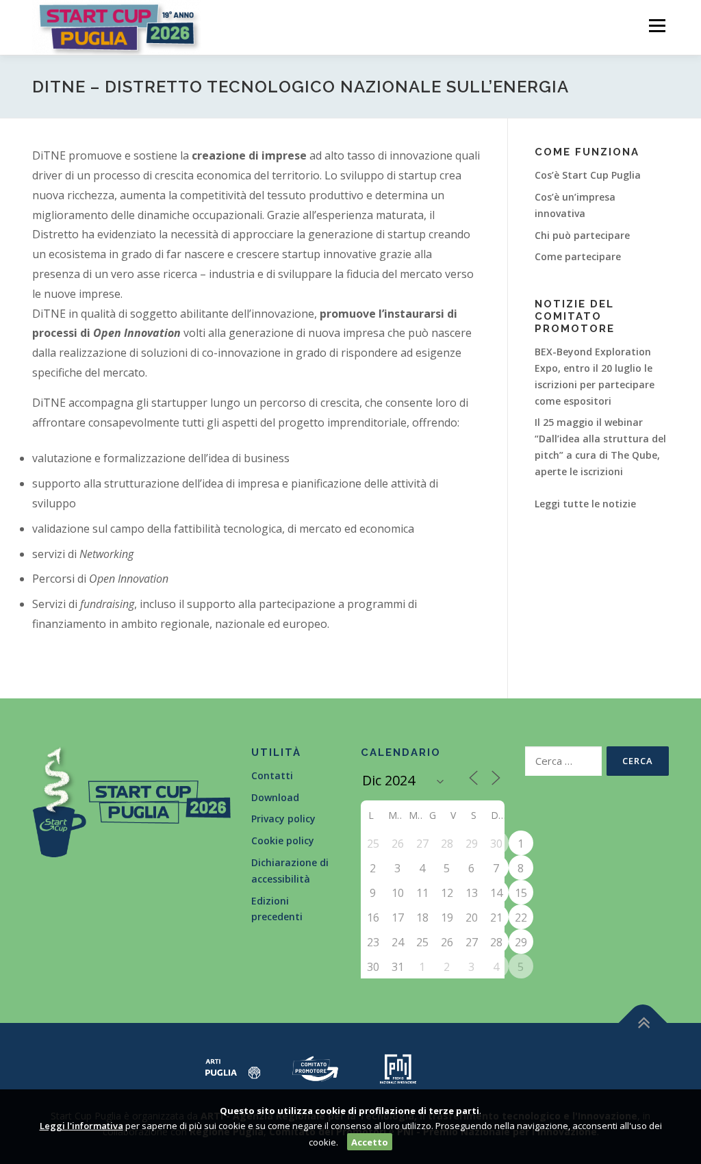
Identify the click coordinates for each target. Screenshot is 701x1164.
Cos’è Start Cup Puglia (588, 174)
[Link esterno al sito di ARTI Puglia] (233, 1067)
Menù (657, 25)
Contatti (272, 775)
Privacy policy (283, 818)
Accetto (369, 1142)
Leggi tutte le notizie (585, 503)
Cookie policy (282, 840)
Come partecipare (578, 256)
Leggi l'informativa (81, 1125)
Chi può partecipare (582, 235)
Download (275, 797)
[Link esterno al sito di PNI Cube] (398, 1067)
